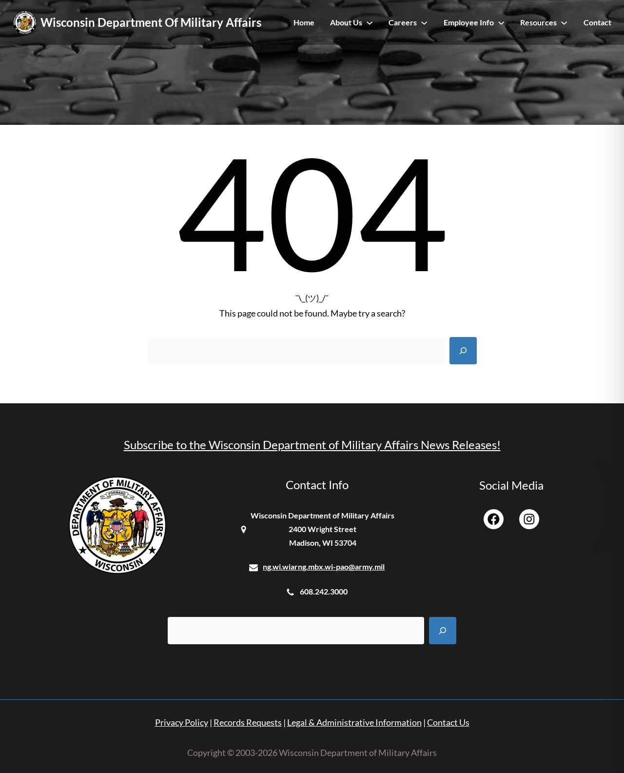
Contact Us (448, 722)
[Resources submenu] (564, 22)
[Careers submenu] (424, 22)
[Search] (463, 350)
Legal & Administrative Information (354, 722)
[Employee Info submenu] (501, 22)
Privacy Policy (181, 722)
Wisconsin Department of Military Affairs (150, 22)
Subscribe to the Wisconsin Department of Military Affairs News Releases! (312, 444)
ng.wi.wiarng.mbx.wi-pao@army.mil (324, 566)
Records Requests (248, 722)
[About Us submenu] (369, 22)
